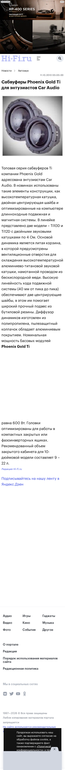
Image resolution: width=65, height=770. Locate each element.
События (29, 629)
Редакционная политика (20, 668)
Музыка (48, 622)
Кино (26, 622)
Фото (7, 629)
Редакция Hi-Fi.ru (11, 469)
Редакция (10, 651)
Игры (27, 616)
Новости (6, 71)
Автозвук (23, 71)
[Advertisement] (28, 385)
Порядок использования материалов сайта (30, 660)
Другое (47, 629)
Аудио (7, 616)
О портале (10, 644)
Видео (7, 622)
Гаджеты (48, 616)
